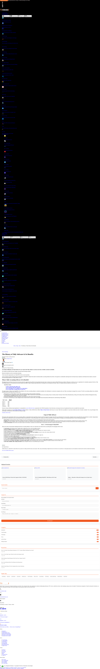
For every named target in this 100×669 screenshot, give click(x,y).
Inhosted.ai (4, 631)
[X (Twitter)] (2, 7)
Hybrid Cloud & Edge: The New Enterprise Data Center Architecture (12, 566)
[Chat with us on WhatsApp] (2, 666)
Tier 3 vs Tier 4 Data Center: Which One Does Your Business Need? (12, 554)
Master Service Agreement (4, 667)
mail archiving (49, 539)
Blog (3, 653)
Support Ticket (4, 645)
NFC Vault (4, 659)
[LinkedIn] (2, 5)
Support (3, 235)
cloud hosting (3, 576)
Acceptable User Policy (13, 667)
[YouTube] (2, 6)
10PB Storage (4, 336)
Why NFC (4, 650)
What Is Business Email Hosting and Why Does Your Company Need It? (13, 558)
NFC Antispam (4, 661)
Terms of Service (3, 668)
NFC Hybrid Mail (5, 660)
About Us (3, 341)
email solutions (13, 576)
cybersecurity (18, 576)
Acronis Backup (41, 576)
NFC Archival (4, 662)
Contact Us (4, 655)
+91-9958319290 (21, 0)
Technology (6, 351)
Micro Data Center (5, 337)
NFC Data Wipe (4, 663)
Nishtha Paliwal (9, 358)
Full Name (2, 499)
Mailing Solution (49, 541)
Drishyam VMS (4, 338)
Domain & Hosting (5, 13)
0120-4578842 (27, 0)
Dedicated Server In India (6, 635)
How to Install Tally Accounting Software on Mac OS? (15, 389)
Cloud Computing (30, 576)
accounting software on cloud (19, 409)
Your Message (3, 511)
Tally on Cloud (36, 576)
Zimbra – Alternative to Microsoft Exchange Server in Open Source (80, 477)
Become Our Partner (5, 343)
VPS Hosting (46, 576)
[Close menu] (0, 331)
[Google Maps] (2, 2)
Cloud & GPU (4, 12)
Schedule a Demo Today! (6, 412)
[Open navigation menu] (0, 330)
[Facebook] (2, 3)
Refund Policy (8, 668)
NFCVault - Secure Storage (6, 634)
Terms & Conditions (20, 668)
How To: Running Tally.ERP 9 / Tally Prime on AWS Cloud (45, 477)
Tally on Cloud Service (45, 409)
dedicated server (24, 576)
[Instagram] (2, 4)
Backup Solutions (60, 576)
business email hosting (53, 576)
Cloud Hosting (49, 532)
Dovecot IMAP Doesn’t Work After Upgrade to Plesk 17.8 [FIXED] (14, 477)
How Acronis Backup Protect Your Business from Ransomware (11, 562)
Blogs (3, 342)
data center (8, 576)
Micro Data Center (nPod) (6, 633)
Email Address (3, 503)
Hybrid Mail (65, 576)
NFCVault (3, 234)
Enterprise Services (5, 134)
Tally (3, 351)
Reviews (3, 652)
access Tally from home (30, 408)
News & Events (4, 654)
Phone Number (3, 507)
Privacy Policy (14, 668)
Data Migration (4, 643)
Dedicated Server (5, 14)
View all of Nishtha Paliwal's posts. (8, 450)
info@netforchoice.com (13, 0)
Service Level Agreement (22, 667)
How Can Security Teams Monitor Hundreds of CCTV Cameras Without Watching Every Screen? (17, 550)
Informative (49, 530)
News (49, 536)
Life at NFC (4, 651)
